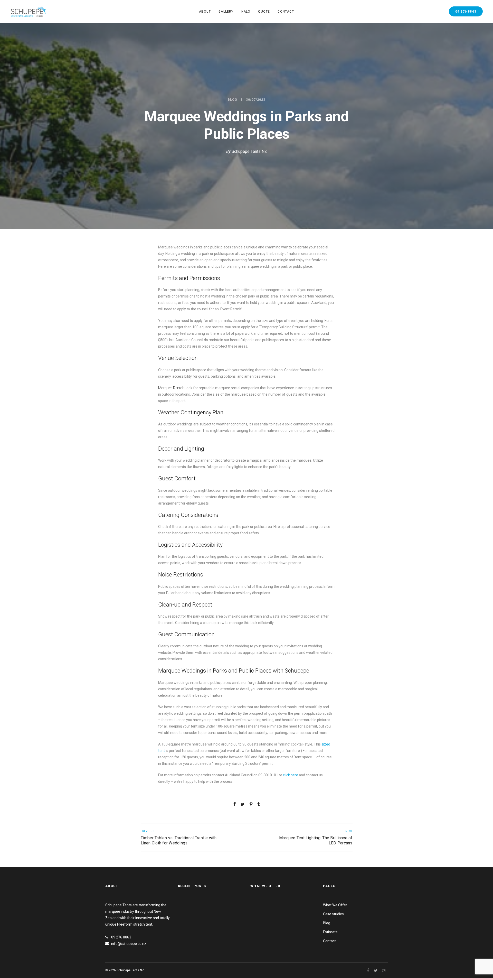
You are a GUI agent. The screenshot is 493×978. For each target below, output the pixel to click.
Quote (264, 11)
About (205, 11)
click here (290, 775)
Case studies (333, 914)
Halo (246, 11)
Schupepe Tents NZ (249, 151)
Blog (232, 99)
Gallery (226, 11)
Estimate (330, 932)
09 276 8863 (465, 11)
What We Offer (335, 905)
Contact (286, 11)
